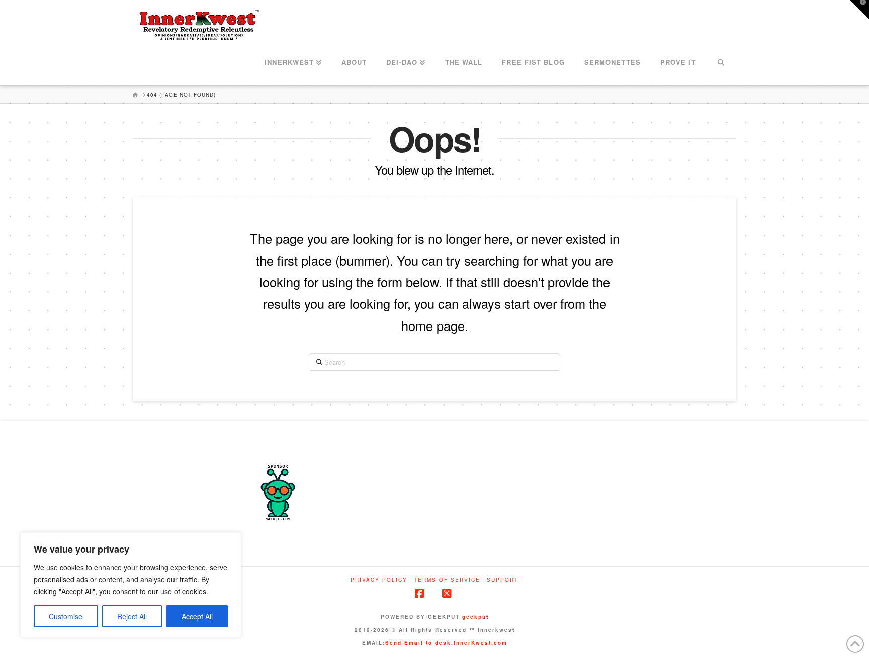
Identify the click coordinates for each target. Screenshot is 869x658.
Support (502, 580)
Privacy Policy (379, 580)
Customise (65, 616)
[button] (859, 9)
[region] (130, 585)
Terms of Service (447, 580)
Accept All (197, 616)
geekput (475, 616)
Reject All (132, 616)
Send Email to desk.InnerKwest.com (446, 642)
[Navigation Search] (721, 62)
